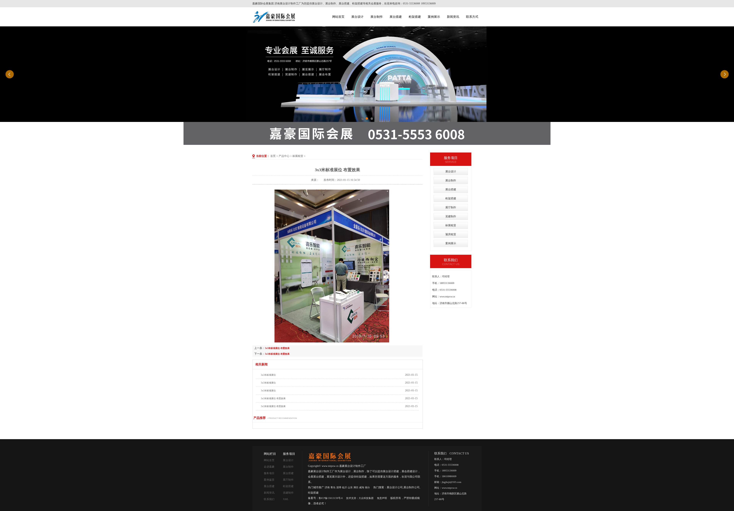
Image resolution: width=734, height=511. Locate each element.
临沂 (344, 487)
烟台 (367, 487)
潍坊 (355, 487)
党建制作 (450, 216)
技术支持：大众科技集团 (359, 498)
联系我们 (269, 499)
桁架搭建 (415, 16)
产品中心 (284, 156)
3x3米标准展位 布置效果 (277, 348)
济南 (327, 487)
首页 (273, 156)
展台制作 (376, 16)
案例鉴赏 (269, 479)
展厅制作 (450, 207)
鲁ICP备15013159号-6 (331, 498)
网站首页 (338, 16)
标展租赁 (297, 156)
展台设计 (357, 16)
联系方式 (472, 16)
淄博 (338, 487)
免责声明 (382, 498)
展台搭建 (396, 16)
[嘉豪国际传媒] (329, 456)
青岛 (332, 487)
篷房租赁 (450, 234)
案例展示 (434, 16)
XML (286, 499)
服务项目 (269, 473)
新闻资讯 (453, 16)
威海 (361, 487)
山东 (350, 487)
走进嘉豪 (269, 466)
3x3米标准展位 (268, 375)
